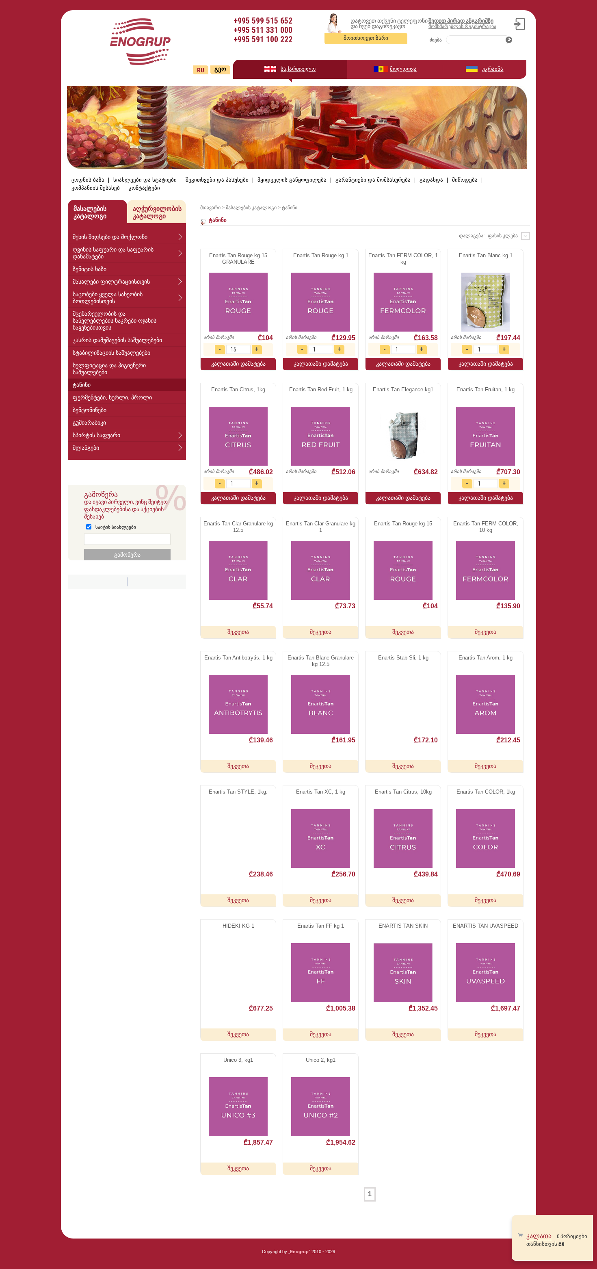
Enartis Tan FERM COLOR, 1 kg (403, 258)
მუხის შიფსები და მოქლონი (110, 237)
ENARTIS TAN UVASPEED (485, 926)
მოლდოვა (403, 69)
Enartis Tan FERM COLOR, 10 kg (485, 527)
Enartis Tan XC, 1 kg (320, 792)
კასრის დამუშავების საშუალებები (117, 340)
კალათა (539, 1236)
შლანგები (86, 448)
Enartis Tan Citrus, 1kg (238, 389)
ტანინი (82, 385)
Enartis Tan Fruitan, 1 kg (485, 389)
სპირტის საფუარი (96, 435)
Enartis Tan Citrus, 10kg (403, 792)
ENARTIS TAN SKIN (403, 926)
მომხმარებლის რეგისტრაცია (462, 26)
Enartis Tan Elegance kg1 (403, 389)
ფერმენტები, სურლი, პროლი (112, 397)
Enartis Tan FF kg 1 (320, 926)
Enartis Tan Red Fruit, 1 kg (321, 389)
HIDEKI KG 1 (238, 926)
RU (200, 70)
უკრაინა (492, 69)
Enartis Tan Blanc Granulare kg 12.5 (321, 661)
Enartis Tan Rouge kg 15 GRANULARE (238, 258)
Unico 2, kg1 (320, 1060)
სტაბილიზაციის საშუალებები (111, 352)
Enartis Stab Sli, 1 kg (403, 658)
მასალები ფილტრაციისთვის (111, 281)
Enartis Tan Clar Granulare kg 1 (320, 527)
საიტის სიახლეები (115, 527)
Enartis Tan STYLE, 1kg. (238, 792)
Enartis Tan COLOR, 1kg (485, 792)
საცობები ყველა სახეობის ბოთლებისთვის (108, 297)
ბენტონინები (89, 410)
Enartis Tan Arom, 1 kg (486, 658)
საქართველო (298, 69)
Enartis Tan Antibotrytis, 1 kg (238, 658)
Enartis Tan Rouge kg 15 (403, 524)
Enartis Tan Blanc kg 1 (486, 255)
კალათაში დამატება (238, 363)
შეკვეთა (238, 632)
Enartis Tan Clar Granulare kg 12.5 (238, 527)
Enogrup (299, 1251)
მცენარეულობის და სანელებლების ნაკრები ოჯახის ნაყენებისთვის (114, 320)
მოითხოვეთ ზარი (366, 38)
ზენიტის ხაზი (89, 269)
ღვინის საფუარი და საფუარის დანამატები (113, 253)
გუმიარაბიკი (89, 422)
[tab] (127, 237)
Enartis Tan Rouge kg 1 (320, 255)
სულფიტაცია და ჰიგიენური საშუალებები (109, 368)
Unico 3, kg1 (238, 1060)
